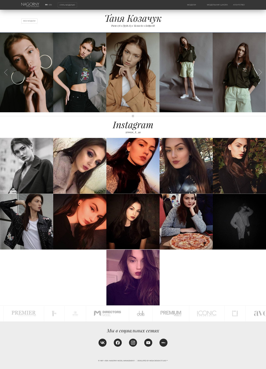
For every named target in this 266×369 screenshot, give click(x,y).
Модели (191, 5)
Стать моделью (67, 5)
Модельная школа (217, 5)
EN (50, 5)
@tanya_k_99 (133, 132)
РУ (46, 5)
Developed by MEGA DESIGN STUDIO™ (152, 361)
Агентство (239, 5)
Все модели (29, 21)
